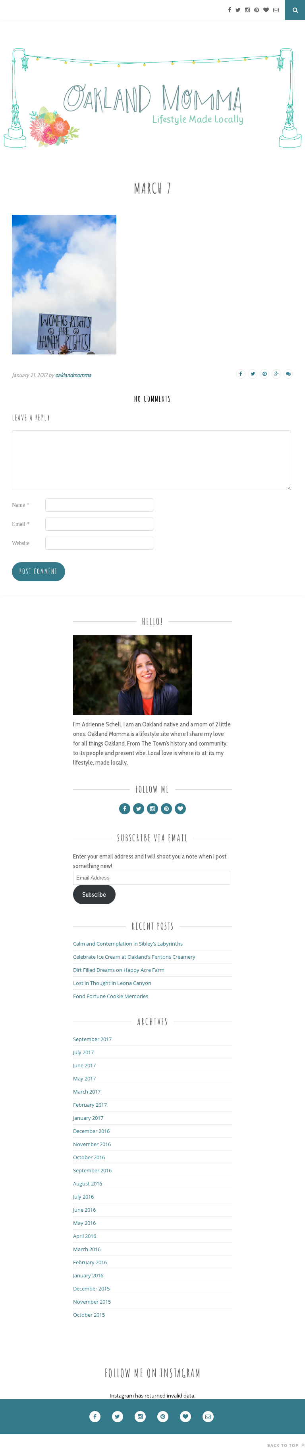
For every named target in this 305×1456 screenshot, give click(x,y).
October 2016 (89, 1157)
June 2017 (84, 1065)
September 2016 (92, 1170)
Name (20, 505)
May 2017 (84, 1078)
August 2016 (87, 1183)
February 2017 (90, 1104)
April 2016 (84, 1236)
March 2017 (86, 1091)
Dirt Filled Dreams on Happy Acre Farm (118, 969)
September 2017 (92, 1039)
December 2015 (91, 1288)
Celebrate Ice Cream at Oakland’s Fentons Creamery (134, 956)
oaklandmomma (73, 375)
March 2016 (86, 1249)
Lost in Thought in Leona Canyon (112, 983)
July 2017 (83, 1052)
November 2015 (92, 1301)
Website (20, 543)
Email (21, 524)
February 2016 (90, 1262)
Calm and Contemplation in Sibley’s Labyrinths (128, 943)
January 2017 (88, 1117)
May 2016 (84, 1222)
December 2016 (91, 1131)
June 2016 (84, 1209)
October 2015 (89, 1314)
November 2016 (92, 1144)
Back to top (283, 1445)
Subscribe (94, 894)
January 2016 (88, 1275)
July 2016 (83, 1196)
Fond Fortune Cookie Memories (110, 996)
